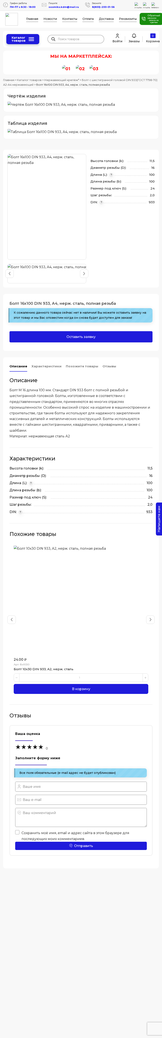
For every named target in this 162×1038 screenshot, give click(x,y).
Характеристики (46, 366)
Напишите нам (159, 519)
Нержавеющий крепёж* (61, 80)
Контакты (69, 19)
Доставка (106, 19)
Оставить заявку (81, 337)
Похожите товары (82, 366)
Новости (50, 19)
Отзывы (109, 366)
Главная (32, 19)
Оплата (88, 19)
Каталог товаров (19, 39)
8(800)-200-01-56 (103, 6)
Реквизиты (128, 19)
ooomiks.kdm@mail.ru (64, 6)
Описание (18, 366)
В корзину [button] (81, 689)
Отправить (83, 846)
